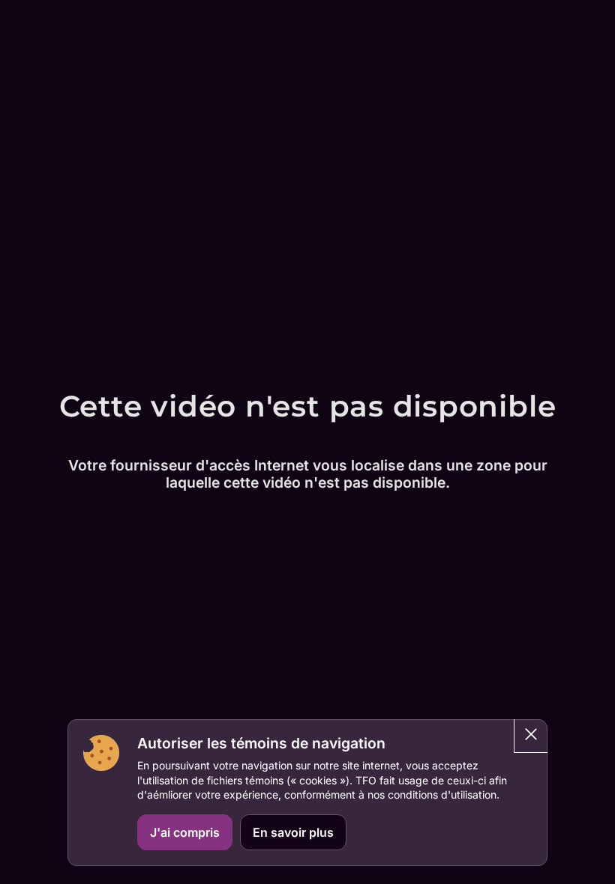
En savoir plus (293, 832)
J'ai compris (185, 832)
